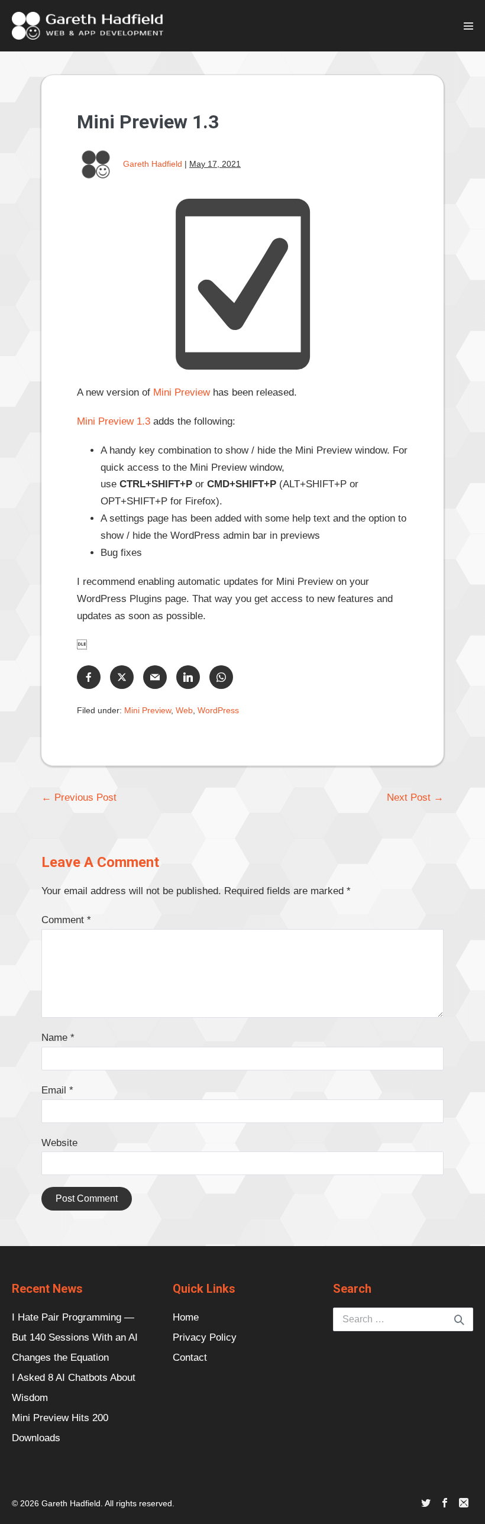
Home (186, 1317)
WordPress (218, 710)
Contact (190, 1357)
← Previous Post (79, 797)
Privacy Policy (205, 1337)
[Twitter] (426, 1504)
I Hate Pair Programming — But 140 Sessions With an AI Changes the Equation (75, 1337)
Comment (66, 920)
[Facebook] (445, 1504)
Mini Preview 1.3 (113, 421)
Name (58, 1037)
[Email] (463, 1504)
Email (57, 1090)
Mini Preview (181, 392)
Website (59, 1142)
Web (184, 710)
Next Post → (415, 797)
